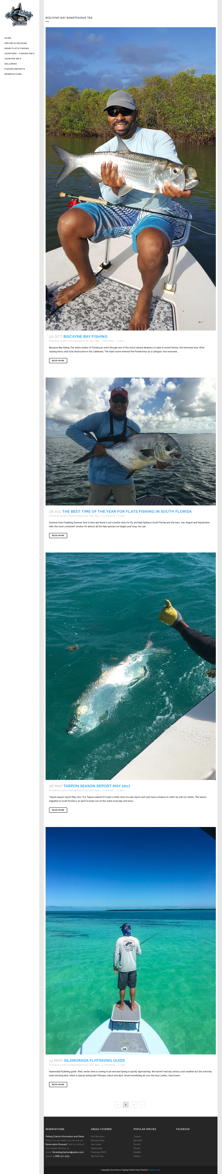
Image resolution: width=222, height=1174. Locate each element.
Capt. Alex (94, 341)
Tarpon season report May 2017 (96, 786)
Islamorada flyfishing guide (94, 1060)
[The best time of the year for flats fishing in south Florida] (131, 441)
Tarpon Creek (155, 1170)
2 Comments (108, 516)
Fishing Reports (77, 341)
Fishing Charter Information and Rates (65, 1136)
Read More (58, 361)
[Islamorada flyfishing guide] (131, 940)
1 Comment (108, 341)
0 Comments (108, 1065)
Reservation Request (56, 1144)
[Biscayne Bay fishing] (131, 178)
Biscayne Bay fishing (85, 336)
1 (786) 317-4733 (61, 1156)
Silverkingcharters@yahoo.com (68, 1152)
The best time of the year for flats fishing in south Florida (127, 511)
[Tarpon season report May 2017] (131, 666)
